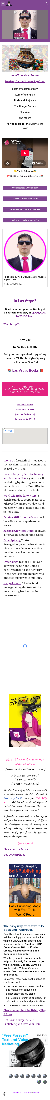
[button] (3, 3)
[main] (25, 78)
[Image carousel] (25, 24)
